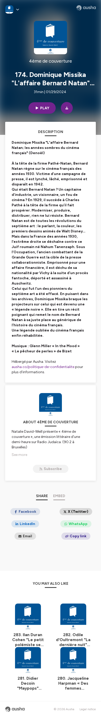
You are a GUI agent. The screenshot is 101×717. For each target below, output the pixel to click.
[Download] (67, 108)
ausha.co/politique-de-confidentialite (43, 367)
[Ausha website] (86, 7)
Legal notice (88, 709)
